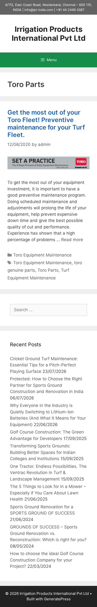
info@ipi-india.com (38, 10)
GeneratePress (57, 599)
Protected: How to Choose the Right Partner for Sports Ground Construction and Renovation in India (47, 385)
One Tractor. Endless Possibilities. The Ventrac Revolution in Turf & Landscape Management (48, 472)
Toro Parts (48, 270)
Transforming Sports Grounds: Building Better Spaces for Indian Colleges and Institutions (42, 452)
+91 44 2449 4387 (70, 10)
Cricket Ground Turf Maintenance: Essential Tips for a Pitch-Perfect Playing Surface (44, 365)
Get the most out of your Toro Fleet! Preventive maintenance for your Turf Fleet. (46, 123)
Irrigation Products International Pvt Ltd (49, 34)
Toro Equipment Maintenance (42, 255)
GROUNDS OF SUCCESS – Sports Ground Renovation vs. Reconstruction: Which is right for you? (48, 533)
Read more (72, 239)
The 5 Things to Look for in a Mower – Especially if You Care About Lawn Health (48, 493)
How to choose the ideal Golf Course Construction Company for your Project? (47, 560)
